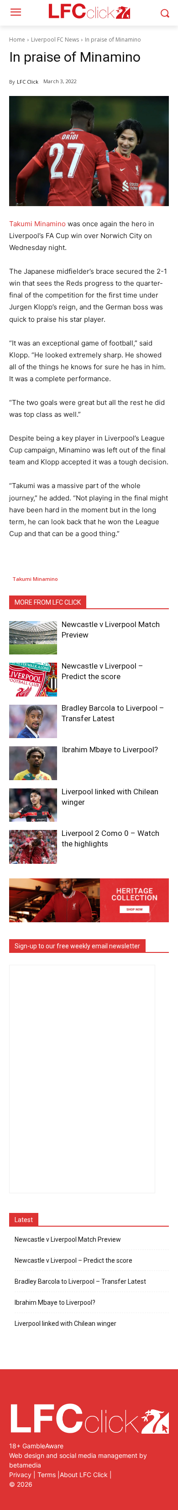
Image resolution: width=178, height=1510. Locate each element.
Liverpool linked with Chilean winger (65, 1323)
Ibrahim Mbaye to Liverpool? (110, 749)
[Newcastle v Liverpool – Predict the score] (33, 680)
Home (17, 39)
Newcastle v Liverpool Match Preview (68, 1239)
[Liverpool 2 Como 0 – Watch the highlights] (33, 847)
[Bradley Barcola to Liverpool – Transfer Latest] (33, 722)
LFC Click (27, 81)
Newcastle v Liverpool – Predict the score (73, 1260)
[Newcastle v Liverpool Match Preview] (33, 638)
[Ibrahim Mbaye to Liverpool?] (33, 763)
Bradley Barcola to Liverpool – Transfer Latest (80, 1281)
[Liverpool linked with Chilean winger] (33, 805)
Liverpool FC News (55, 39)
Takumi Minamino (37, 223)
